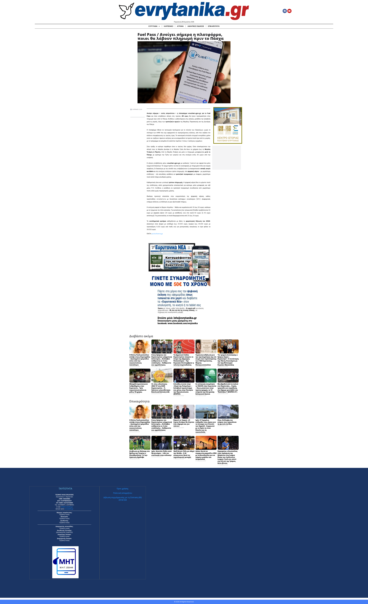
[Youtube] (289, 11)
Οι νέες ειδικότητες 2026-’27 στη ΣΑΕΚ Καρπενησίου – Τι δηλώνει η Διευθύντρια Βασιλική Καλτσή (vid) (160, 388)
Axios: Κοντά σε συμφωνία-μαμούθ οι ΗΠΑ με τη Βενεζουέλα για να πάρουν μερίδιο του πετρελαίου (206, 455)
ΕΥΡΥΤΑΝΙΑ (153, 26)
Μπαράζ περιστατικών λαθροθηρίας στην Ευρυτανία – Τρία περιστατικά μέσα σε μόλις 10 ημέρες (138, 388)
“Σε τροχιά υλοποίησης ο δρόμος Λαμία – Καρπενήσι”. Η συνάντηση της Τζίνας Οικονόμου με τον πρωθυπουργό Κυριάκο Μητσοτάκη (228, 360)
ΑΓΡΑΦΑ (180, 26)
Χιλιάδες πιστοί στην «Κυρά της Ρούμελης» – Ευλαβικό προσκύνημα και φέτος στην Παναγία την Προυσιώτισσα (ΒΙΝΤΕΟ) (183, 389)
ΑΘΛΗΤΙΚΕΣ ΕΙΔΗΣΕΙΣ (196, 26)
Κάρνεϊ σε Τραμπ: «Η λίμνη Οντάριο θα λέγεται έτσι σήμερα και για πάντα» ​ (183, 423)
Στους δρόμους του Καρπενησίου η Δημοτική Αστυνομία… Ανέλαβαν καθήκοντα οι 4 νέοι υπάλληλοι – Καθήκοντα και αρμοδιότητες (161, 360)
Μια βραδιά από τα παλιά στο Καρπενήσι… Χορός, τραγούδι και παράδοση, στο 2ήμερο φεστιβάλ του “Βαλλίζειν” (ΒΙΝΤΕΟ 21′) (228, 388)
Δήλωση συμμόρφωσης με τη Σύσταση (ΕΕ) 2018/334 (123, 498)
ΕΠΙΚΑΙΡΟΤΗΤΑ (214, 26)
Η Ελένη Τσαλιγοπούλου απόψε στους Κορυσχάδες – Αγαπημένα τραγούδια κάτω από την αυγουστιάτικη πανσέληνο (139, 360)
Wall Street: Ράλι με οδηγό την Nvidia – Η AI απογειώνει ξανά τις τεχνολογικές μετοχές (183, 454)
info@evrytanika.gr (67, 507)
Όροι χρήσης (122, 488)
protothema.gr (157, 234)
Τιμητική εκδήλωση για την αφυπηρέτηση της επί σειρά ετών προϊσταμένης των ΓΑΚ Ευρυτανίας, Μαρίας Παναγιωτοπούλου (206, 360)
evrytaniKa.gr (69, 509)
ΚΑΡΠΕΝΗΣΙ (168, 26)
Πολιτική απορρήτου (122, 493)
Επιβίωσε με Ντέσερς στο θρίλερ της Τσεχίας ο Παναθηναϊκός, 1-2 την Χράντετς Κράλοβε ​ (139, 454)
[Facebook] (285, 11)
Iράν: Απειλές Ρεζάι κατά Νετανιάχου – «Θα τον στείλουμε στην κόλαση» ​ (161, 453)
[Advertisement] (226, 158)
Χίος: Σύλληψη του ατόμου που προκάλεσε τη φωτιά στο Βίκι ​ (227, 422)
